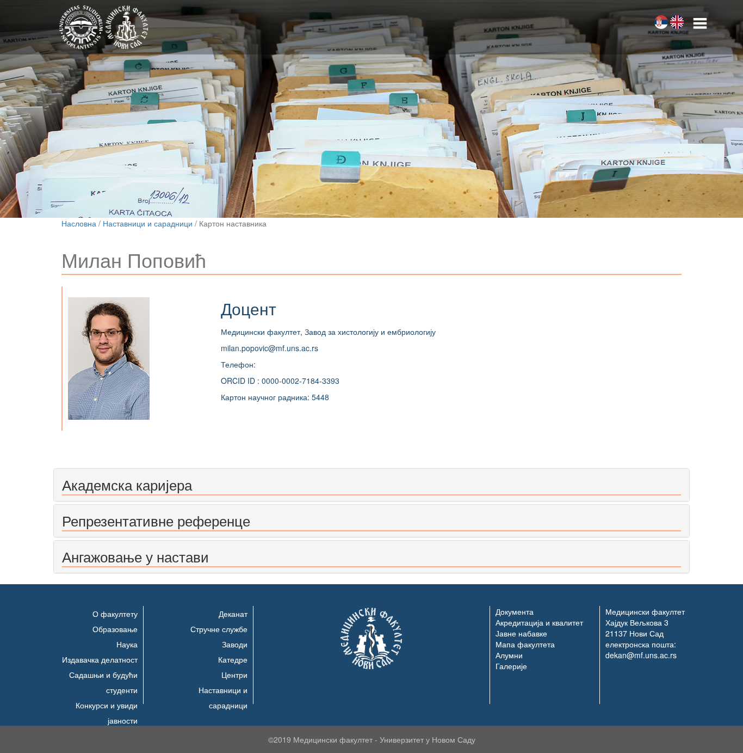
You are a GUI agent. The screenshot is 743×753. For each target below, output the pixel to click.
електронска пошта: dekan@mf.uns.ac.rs (641, 649)
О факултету (115, 613)
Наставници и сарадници (148, 223)
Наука (127, 644)
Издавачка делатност (100, 659)
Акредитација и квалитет (539, 622)
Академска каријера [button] (127, 484)
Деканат (233, 613)
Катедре (232, 659)
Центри (234, 674)
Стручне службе (218, 628)
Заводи (234, 644)
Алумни (509, 655)
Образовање (115, 628)
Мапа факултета (525, 644)
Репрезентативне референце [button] (156, 520)
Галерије (511, 665)
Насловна (78, 223)
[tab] (371, 485)
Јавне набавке (521, 633)
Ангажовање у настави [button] (135, 556)
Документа (515, 611)
